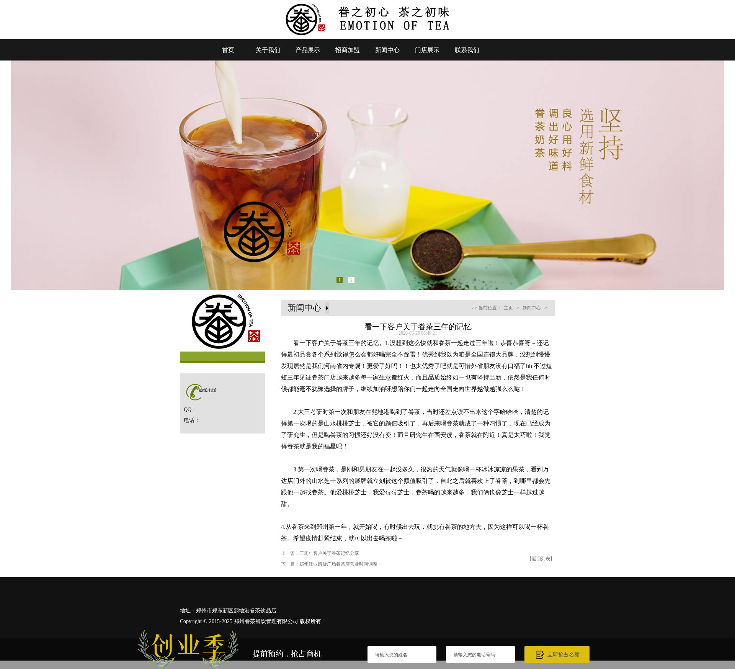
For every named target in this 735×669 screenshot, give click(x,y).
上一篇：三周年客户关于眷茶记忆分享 (320, 553)
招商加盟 (347, 50)
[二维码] (714, 579)
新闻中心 (387, 50)
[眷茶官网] (367, 36)
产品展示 (308, 50)
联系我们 (467, 50)
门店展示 (427, 50)
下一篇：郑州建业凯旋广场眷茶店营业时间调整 (329, 564)
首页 (228, 50)
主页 (508, 308)
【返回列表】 (541, 558)
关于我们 (268, 50)
